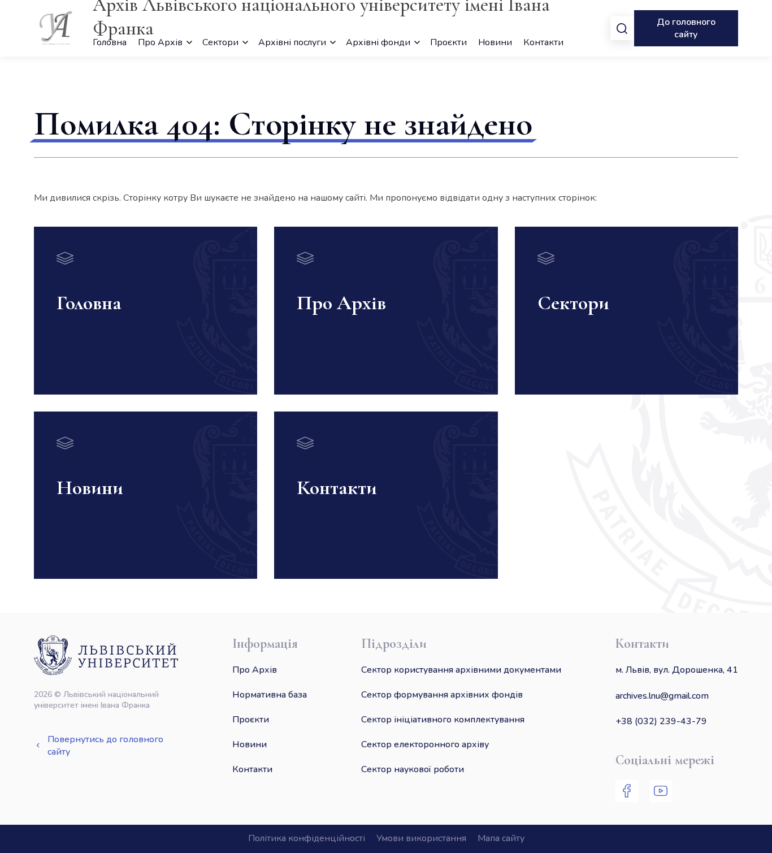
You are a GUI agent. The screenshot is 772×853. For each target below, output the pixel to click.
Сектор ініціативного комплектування (442, 719)
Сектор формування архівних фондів (442, 695)
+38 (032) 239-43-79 (661, 721)
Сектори (220, 42)
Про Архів (160, 42)
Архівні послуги (292, 42)
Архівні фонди (378, 42)
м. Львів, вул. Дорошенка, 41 (676, 670)
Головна (110, 42)
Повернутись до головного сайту (105, 745)
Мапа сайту (501, 838)
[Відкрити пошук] (622, 28)
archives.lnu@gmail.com (662, 696)
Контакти (543, 42)
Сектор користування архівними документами (461, 670)
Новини (495, 42)
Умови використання (421, 838)
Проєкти (448, 42)
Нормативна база (269, 695)
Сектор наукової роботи (412, 769)
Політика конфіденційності (306, 838)
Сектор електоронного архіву (425, 744)
